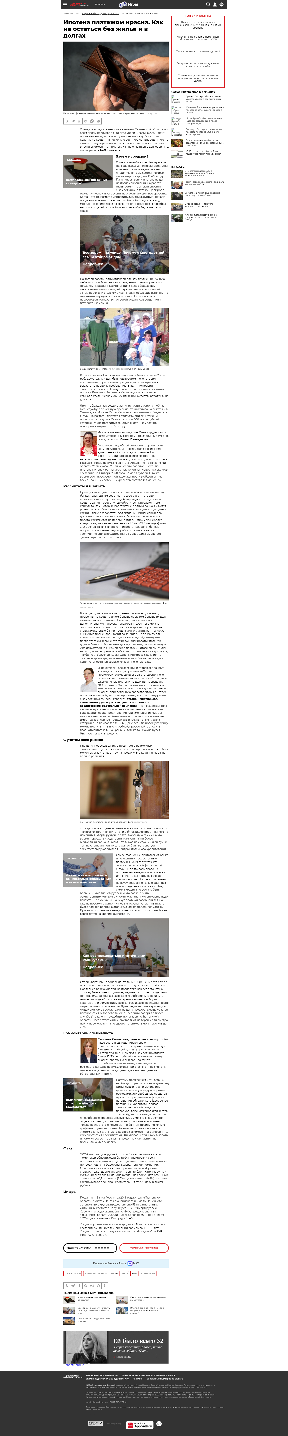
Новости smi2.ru (74, 1365)
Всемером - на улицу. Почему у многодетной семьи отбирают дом (123, 255)
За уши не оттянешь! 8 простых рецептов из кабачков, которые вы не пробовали (205, 143)
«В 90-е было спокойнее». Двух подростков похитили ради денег (203, 152)
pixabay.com (151, 113)
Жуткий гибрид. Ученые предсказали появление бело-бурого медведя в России (205, 110)
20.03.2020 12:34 (71, 13)
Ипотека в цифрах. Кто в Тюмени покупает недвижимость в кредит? (147, 1311)
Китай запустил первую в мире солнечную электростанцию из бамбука (201, 217)
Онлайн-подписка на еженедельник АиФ (107, 1379)
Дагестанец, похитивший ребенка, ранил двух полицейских (202, 194)
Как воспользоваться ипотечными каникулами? (114, 958)
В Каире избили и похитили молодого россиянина (199, 205)
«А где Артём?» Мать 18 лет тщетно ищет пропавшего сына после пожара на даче (204, 121)
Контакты (138, 1379)
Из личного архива (118, 369)
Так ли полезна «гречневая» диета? (198, 51)
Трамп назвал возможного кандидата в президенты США (204, 183)
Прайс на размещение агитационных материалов (149, 1375)
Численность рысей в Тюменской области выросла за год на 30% (198, 38)
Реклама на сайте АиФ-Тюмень (102, 1375)
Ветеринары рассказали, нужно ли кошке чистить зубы (198, 65)
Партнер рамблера (114, 1424)
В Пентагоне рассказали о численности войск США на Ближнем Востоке (199, 173)
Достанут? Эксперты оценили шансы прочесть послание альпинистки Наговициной (205, 132)
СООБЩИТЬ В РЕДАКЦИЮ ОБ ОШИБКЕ (165, 1379)
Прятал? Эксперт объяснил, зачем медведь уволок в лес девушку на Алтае (203, 99)
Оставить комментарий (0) (144, 1248)
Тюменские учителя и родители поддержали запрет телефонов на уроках (198, 78)
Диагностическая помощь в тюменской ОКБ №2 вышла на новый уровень (198, 25)
